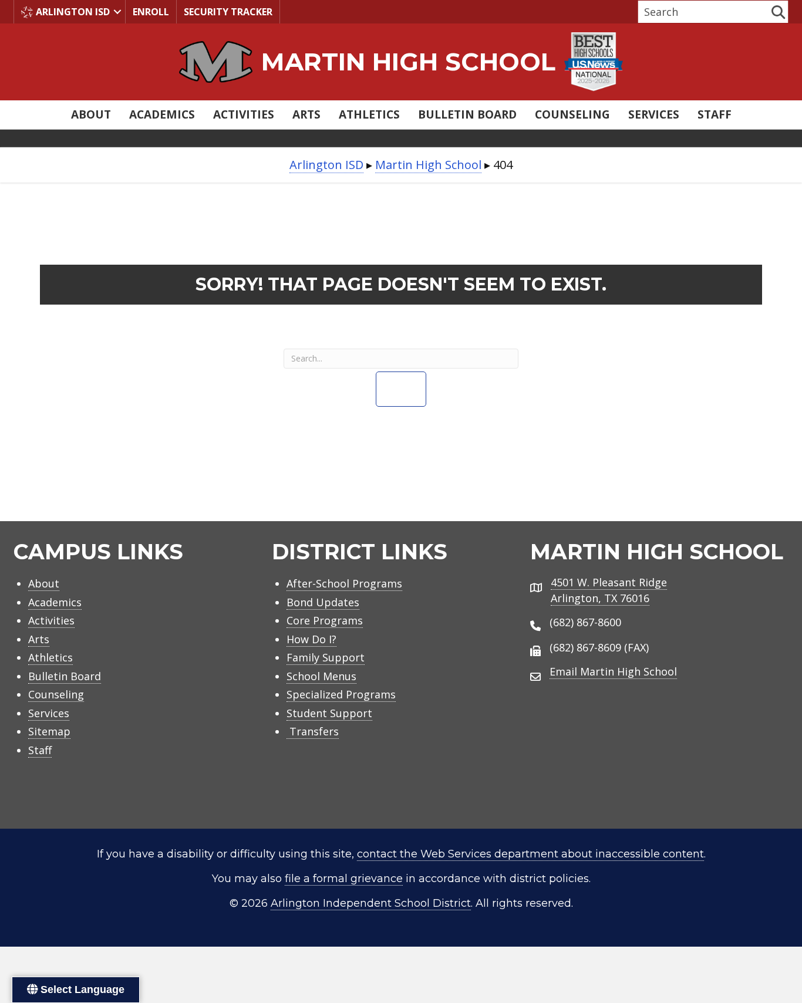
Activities (243, 114)
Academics (162, 114)
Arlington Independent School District (371, 903)
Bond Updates (323, 602)
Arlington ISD (73, 11)
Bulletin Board (467, 114)
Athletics (369, 114)
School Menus (321, 676)
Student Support (329, 713)
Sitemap (49, 731)
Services (653, 114)
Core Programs (325, 620)
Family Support (326, 657)
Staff (714, 114)
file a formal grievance (344, 878)
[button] (117, 11)
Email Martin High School (613, 671)
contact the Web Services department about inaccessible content (530, 853)
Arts (306, 114)
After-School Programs (344, 583)
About (91, 114)
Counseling (572, 114)
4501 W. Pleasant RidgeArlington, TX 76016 (609, 590)
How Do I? (311, 639)
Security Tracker (228, 11)
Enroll (151, 11)
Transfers (313, 731)
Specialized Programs (341, 694)
